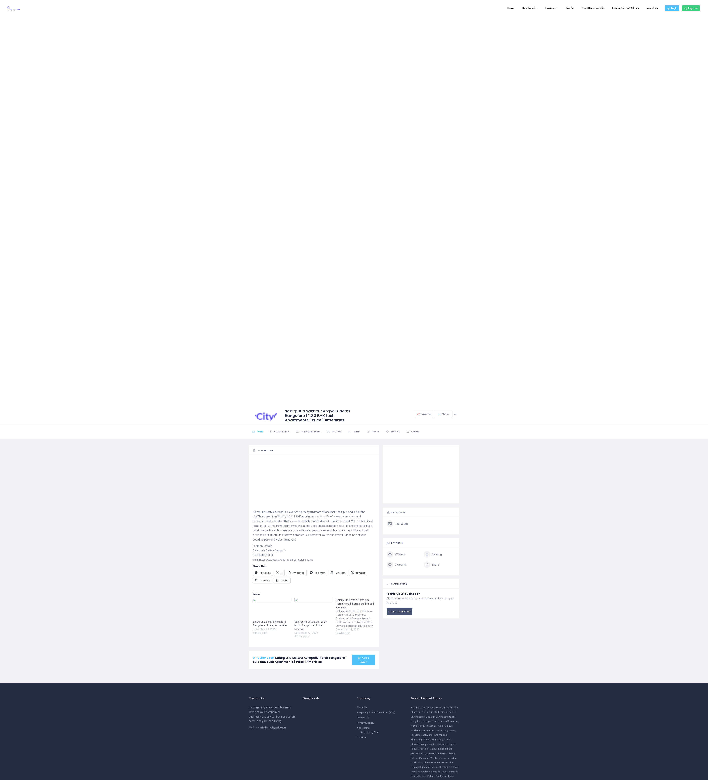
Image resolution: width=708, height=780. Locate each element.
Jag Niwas (450, 730)
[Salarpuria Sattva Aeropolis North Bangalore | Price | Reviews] (313, 609)
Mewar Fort (432, 753)
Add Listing (363, 728)
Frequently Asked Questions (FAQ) (376, 712)
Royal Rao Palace (420, 771)
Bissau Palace (448, 712)
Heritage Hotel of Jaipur (439, 725)
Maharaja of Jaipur (426, 748)
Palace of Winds (428, 758)
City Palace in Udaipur (423, 716)
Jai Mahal (416, 735)
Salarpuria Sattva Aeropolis (269, 511)
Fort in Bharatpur (449, 721)
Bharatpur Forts (419, 712)
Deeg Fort (416, 721)
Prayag (414, 767)
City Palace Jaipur (445, 716)
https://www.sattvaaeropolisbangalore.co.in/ (286, 559)
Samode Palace (426, 776)
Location (550, 8)
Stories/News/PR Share (625, 8)
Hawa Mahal (417, 725)
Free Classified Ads (593, 8)
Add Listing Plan (369, 732)
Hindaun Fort (418, 730)
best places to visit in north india (440, 707)
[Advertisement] (314, 484)
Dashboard (528, 8)
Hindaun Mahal (434, 730)
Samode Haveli (439, 771)
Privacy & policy (365, 722)
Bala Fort (416, 707)
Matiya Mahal (418, 753)
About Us (652, 8)
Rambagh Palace (448, 767)
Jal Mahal (428, 735)
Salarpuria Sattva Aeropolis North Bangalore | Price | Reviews (311, 625)
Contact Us (363, 717)
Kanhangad (440, 735)
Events (570, 8)
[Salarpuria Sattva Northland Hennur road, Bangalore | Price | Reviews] (357, 616)
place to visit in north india (438, 762)
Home (510, 8)
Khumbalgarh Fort (421, 739)
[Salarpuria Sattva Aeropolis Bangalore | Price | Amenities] (272, 609)
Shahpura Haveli (445, 776)
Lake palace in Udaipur (431, 744)
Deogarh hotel (431, 721)
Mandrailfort (445, 748)
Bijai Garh (434, 712)
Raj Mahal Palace (428, 767)
